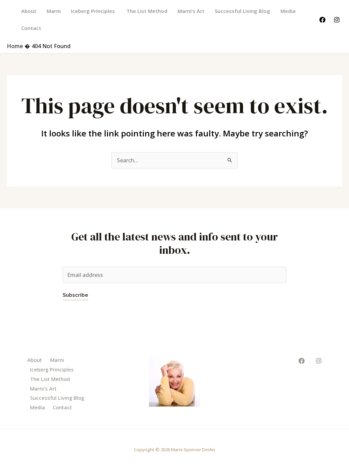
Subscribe (75, 295)
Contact (31, 28)
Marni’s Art (191, 11)
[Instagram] (337, 20)
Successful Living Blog (242, 11)
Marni (54, 11)
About (28, 11)
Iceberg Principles (93, 11)
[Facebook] (322, 20)
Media (287, 11)
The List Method (146, 11)
